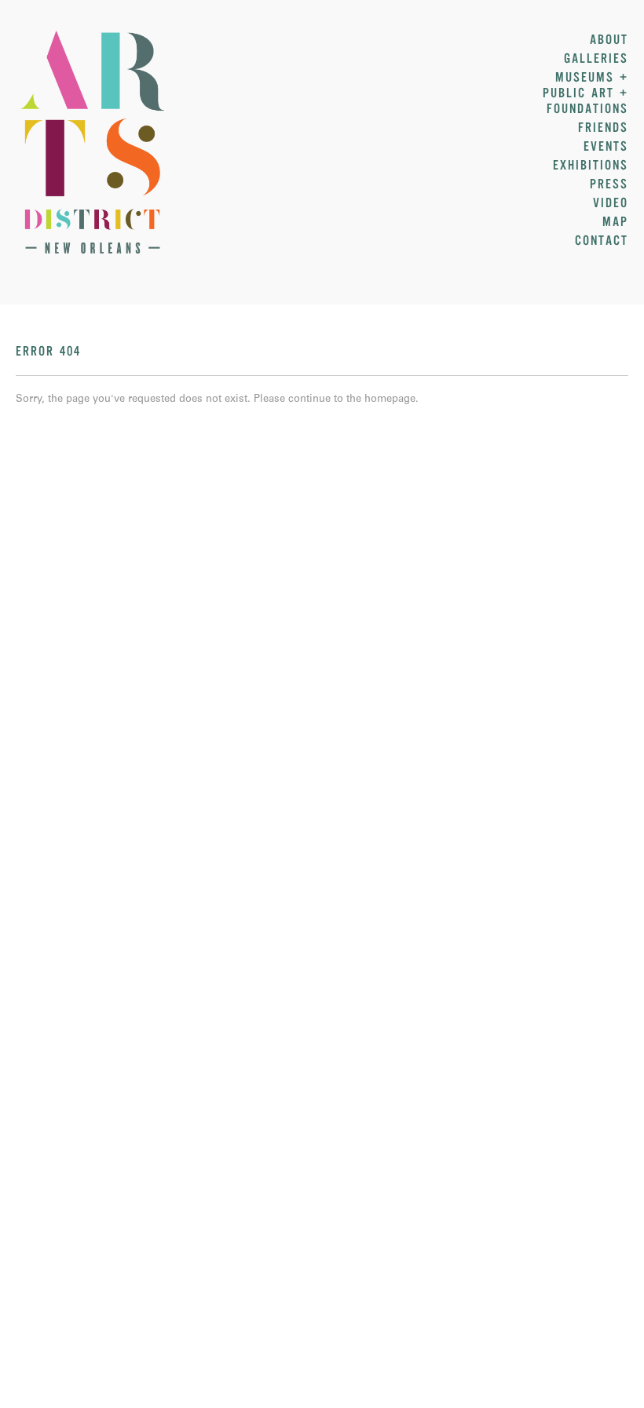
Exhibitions (590, 165)
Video (610, 203)
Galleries (596, 59)
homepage (389, 400)
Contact (601, 241)
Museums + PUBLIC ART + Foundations (585, 93)
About (609, 40)
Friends (603, 128)
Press (609, 184)
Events (606, 147)
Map (615, 222)
